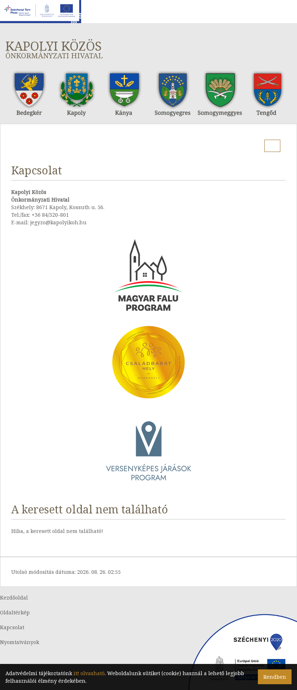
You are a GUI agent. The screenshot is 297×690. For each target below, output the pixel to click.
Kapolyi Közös (54, 49)
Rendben (274, 676)
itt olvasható (89, 673)
